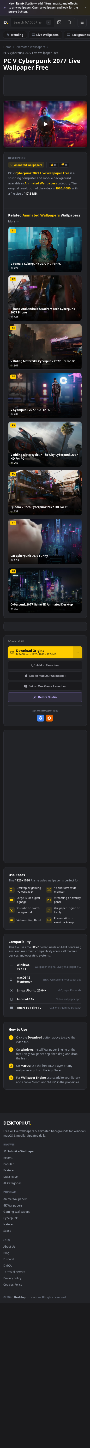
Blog (6, 1253)
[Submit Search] (69, 22)
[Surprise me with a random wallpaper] (59, 22)
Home (7, 47)
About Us (9, 1246)
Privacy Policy (12, 1278)
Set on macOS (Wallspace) (47, 675)
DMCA (7, 1265)
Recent (7, 1157)
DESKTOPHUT (17, 1123)
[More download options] (77, 652)
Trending (17, 35)
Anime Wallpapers (15, 1199)
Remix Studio (47, 697)
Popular (8, 1164)
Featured (9, 1170)
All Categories (12, 1183)
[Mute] (73, 143)
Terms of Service (14, 1272)
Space (7, 1230)
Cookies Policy (12, 1284)
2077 (35, 173)
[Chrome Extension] (40, 718)
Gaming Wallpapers (16, 1211)
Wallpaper (54, 173)
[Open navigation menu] (82, 22)
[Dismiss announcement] (85, 7)
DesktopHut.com (25, 1297)
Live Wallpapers (47, 35)
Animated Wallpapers (31, 47)
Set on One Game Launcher (47, 686)
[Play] (9, 143)
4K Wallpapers (13, 1205)
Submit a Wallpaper (20, 1151)
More (11, 221)
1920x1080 (63, 188)
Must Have (10, 1177)
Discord (8, 1259)
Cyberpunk (23, 173)
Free (66, 173)
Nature (8, 1224)
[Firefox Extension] (49, 718)
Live (43, 173)
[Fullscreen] (81, 143)
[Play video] (45, 124)
